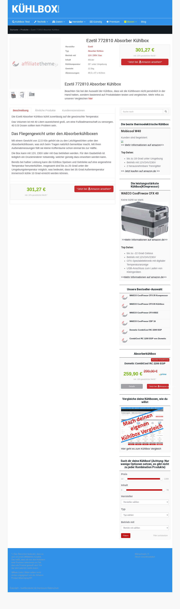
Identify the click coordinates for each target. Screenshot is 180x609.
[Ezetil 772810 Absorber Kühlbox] (35, 63)
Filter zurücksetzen (160, 536)
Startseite (14, 30)
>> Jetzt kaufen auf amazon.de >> (140, 171)
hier (90, 98)
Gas (100, 55)
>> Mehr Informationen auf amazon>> (142, 145)
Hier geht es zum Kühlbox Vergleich (141, 448)
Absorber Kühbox (96, 51)
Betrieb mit (127, 522)
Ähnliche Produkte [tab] (45, 110)
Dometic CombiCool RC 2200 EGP (144, 363)
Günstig (97, 21)
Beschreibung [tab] (20, 110)
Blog (143, 21)
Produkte (25, 30)
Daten (59, 21)
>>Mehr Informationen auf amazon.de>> (144, 239)
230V (95, 55)
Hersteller (78, 21)
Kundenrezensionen (73, 110)
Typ (123, 509)
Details (132, 386)
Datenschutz (53, 588)
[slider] (126, 478)
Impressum (42, 588)
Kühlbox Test (22, 21)
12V (89, 55)
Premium (114, 21)
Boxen (131, 21)
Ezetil (90, 46)
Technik (41, 21)
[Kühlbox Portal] (35, 9)
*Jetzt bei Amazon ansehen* (145, 62)
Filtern (126, 535)
